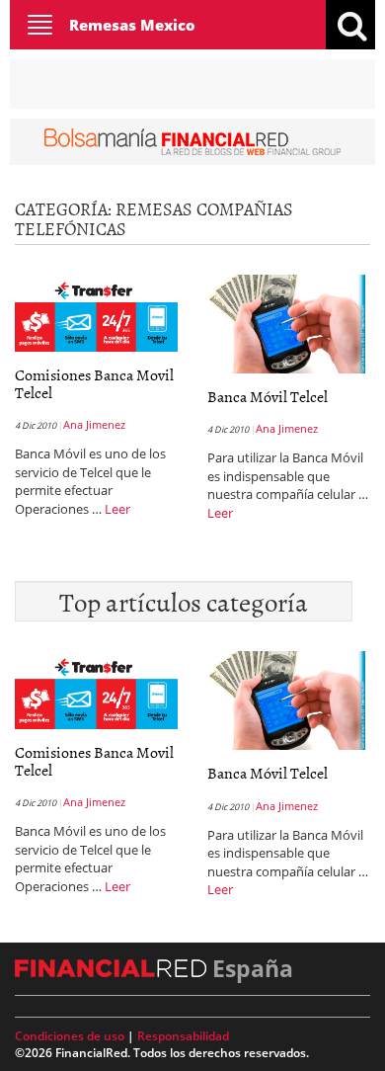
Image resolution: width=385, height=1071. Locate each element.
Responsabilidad (183, 1036)
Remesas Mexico (132, 25)
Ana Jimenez (94, 424)
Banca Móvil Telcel (267, 396)
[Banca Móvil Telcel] (286, 322)
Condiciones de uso (69, 1036)
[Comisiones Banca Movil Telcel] (96, 311)
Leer (117, 509)
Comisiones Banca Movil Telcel (94, 383)
